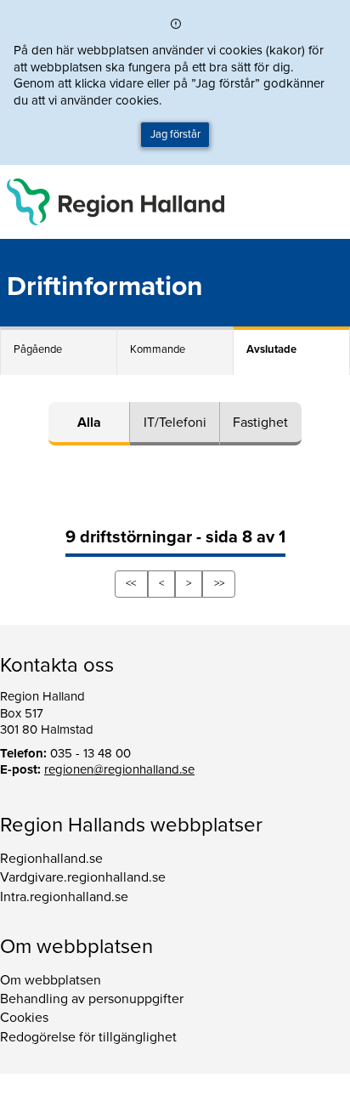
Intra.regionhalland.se (64, 896)
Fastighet (260, 422)
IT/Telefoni (175, 422)
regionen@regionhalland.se (119, 769)
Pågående (38, 349)
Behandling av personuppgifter (91, 998)
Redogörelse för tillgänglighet (88, 1037)
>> (219, 583)
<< (131, 583)
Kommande (157, 349)
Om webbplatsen (50, 980)
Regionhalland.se (51, 858)
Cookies (24, 1017)
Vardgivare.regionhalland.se (83, 877)
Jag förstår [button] (175, 134)
